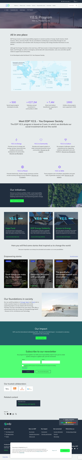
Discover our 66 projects (16, 153)
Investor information (58, 432)
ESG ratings (56, 436)
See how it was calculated (69, 424)
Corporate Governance (34, 434)
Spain (27, 302)
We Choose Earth (10, 432)
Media (7, 436)
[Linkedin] (10, 414)
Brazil (33, 302)
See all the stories (74, 256)
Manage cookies (40, 451)
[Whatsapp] (13, 414)
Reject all (54, 450)
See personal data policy (43, 371)
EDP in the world (66, 1)
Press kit (56, 434)
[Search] (76, 5)
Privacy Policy (5, 456)
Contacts (6, 450)
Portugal (22, 302)
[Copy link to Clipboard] (5, 414)
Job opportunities (10, 434)
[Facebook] (7, 414)
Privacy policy (24, 368)
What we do (32, 436)
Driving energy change (71, 432)
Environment (44, 432)
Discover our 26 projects (68, 152)
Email (43, 359)
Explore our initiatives (17, 200)
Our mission (31, 432)
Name (23, 359)
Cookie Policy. (21, 452)
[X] (16, 414)
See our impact (41, 338)
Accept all (65, 450)
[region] (41, 450)
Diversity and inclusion (46, 434)
